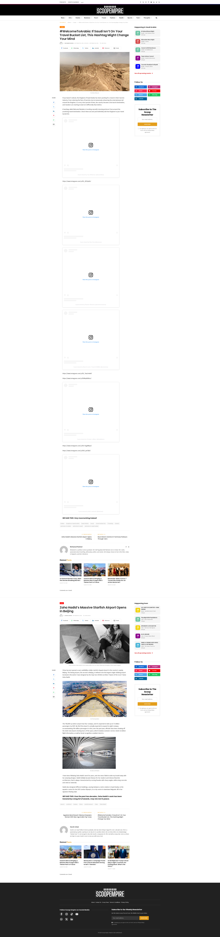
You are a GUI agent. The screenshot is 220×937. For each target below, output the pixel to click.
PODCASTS (63, 2)
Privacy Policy (151, 130)
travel (92, 523)
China (80, 804)
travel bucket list (100, 523)
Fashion (112, 18)
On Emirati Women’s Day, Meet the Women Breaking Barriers (70, 579)
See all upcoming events (143, 73)
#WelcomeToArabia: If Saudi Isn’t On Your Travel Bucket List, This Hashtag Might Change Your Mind (112, 817)
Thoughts (147, 18)
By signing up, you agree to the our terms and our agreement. (148, 130)
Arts (70, 18)
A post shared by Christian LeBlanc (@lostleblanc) (90, 439)
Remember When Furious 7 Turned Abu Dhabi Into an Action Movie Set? (117, 580)
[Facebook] (53, 102)
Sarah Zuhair (68, 615)
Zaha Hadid (103, 804)
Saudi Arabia (84, 523)
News (63, 18)
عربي (82, 2)
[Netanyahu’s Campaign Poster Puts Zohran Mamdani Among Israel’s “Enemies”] (94, 851)
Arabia (62, 523)
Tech (138, 18)
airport (62, 804)
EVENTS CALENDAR (73, 2)
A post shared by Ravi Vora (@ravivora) (91, 242)
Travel (104, 18)
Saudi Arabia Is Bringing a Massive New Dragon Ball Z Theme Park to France (93, 580)
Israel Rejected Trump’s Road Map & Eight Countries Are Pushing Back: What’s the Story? (118, 863)
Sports (130, 18)
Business (87, 18)
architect (69, 804)
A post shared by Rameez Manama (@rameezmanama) (91, 304)
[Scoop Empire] (110, 9)
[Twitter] (53, 106)
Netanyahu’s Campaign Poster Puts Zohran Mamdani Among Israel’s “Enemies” (94, 862)
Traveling (110, 523)
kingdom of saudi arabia (72, 523)
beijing (75, 804)
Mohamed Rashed (69, 43)
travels (117, 523)
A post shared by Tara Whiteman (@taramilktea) (91, 174)
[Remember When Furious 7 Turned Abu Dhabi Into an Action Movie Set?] (119, 569)
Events (78, 18)
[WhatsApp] (53, 120)
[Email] (53, 124)
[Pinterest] (53, 115)
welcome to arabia (66, 526)
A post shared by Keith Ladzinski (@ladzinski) (90, 511)
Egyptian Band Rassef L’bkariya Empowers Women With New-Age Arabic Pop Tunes (77, 816)
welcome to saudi (78, 526)
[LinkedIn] (53, 111)
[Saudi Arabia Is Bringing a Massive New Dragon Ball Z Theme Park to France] (94, 569)
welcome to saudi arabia (91, 526)
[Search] (156, 18)
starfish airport (89, 804)
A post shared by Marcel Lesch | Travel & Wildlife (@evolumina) (91, 367)
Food (96, 18)
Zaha (96, 804)
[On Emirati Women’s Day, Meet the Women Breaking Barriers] (70, 569)
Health (121, 18)
